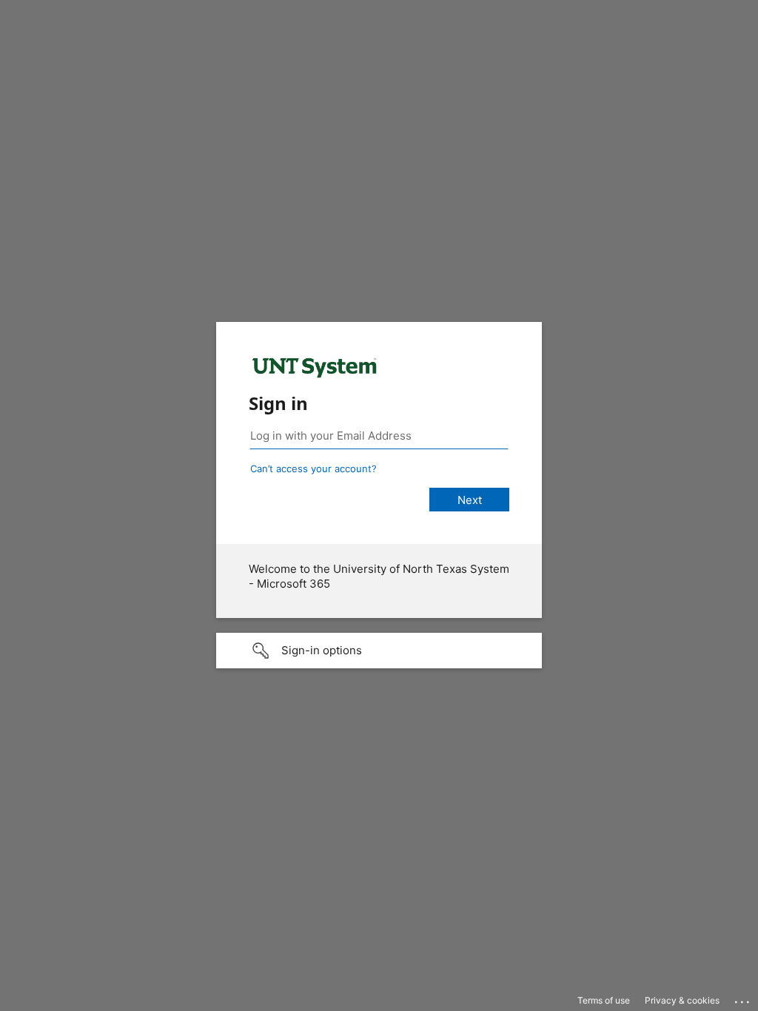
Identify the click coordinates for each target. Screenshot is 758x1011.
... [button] (743, 998)
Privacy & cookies (682, 1000)
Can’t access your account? (313, 468)
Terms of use (603, 1000)
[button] (379, 650)
